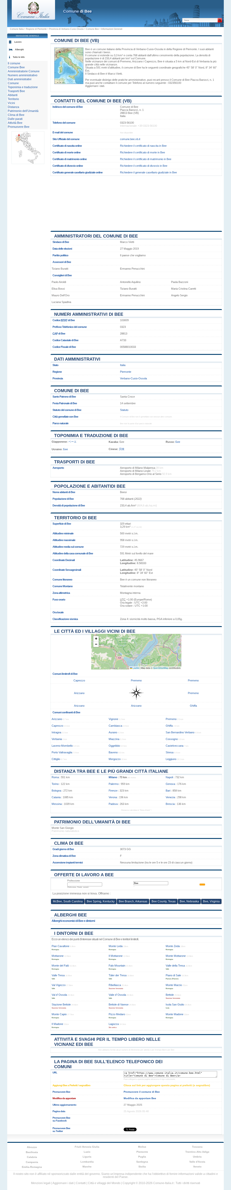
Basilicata (32, 1152)
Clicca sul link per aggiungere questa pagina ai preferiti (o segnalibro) (167, 1085)
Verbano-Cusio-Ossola (133, 378)
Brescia (170, 803)
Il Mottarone (116, 955)
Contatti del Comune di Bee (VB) (93, 100)
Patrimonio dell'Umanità (23, 110)
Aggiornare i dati (94, 85)
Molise (142, 1146)
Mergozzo (115, 759)
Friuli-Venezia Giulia (87, 1146)
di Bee (77, 11)
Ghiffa (193, 705)
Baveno (113, 752)
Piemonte (125, 371)
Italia (122, 365)
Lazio (87, 1151)
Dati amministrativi (77, 359)
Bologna (56, 790)
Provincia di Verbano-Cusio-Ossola (66, 29)
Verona (113, 797)
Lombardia (87, 1161)
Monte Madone (174, 1014)
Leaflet (135, 667)
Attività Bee (15, 122)
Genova (170, 783)
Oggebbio (114, 745)
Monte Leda (116, 946)
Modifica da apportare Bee (140, 1098)
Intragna (56, 732)
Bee (87, 49)
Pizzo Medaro (117, 1014)
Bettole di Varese (118, 1004)
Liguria (87, 1156)
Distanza (13, 106)
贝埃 (121, 449)
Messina (57, 803)
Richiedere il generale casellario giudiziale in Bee (148, 172)
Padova (113, 803)
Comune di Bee (71, 390)
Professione (73, 880)
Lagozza (114, 1023)
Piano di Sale (173, 975)
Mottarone (58, 955)
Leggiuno (171, 759)
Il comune (14, 63)
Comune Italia (17, 29)
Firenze (113, 790)
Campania (32, 1162)
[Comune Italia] (33, 18)
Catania (56, 797)
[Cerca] (220, 20)
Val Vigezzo (59, 985)
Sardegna (142, 1161)
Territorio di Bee (75, 517)
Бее (177, 441)
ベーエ (72, 441)
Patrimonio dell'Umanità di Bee (92, 821)
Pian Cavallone (60, 946)
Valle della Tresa (175, 965)
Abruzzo (32, 1147)
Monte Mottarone (176, 955)
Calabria (32, 1157)
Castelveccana (174, 745)
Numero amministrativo (22, 75)
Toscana (197, 1146)
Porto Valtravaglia (62, 752)
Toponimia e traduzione (23, 87)
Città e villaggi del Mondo (104, 1183)
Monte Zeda (173, 946)
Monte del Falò (60, 965)
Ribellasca (115, 985)
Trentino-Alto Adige (197, 1151)
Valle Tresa (58, 975)
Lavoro (17, 42)
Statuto (124, 409)
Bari (168, 790)
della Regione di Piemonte (181, 49)
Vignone (113, 719)
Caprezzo (150, 61)
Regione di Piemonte (36, 29)
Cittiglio (56, 759)
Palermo (114, 783)
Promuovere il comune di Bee (142, 1091)
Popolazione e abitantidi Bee (89, 486)
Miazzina (114, 739)
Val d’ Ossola (59, 994)
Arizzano (137, 61)
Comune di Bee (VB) (76, 40)
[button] (96, 639)
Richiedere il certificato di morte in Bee (142, 152)
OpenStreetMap (160, 667)
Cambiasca (115, 725)
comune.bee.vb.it (130, 139)
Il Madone (57, 1023)
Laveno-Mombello (62, 745)
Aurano (113, 732)
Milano (113, 777)
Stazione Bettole (61, 1004)
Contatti (81, 1183)
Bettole (170, 994)
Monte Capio (59, 1014)
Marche (86, 1166)
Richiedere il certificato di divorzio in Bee (143, 165)
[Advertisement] (136, 202)
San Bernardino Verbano (180, 732)
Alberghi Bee (70, 914)
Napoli (169, 777)
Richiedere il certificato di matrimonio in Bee (145, 159)
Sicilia (142, 1166)
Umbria (197, 1156)
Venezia (170, 797)
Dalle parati (15, 118)
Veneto (197, 1166)
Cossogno (172, 739)
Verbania (204, 61)
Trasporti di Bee (74, 461)
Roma (55, 777)
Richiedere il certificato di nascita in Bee (143, 145)
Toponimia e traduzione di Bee (91, 435)
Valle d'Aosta (197, 1161)
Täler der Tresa (118, 975)
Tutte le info (19, 57)
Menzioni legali (41, 1183)
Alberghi (19, 49)
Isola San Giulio (175, 1004)
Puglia (142, 1156)
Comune (13, 83)
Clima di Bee (68, 843)
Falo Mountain (117, 965)
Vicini (11, 103)
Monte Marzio (174, 985)
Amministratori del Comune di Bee (96, 236)
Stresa (169, 752)
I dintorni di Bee (73, 933)
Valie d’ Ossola (117, 994)
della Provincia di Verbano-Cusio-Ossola (139, 49)
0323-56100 (127, 122)
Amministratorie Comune (24, 71)
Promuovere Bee (18, 126)
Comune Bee (92, 29)
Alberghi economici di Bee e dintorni (73, 920)
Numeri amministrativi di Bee (88, 314)
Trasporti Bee (16, 91)
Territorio (13, 99)
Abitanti (13, 95)
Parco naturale (60, 423)
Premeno (125, 61)
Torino (55, 783)
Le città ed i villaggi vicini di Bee (94, 631)
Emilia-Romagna (32, 1166)
